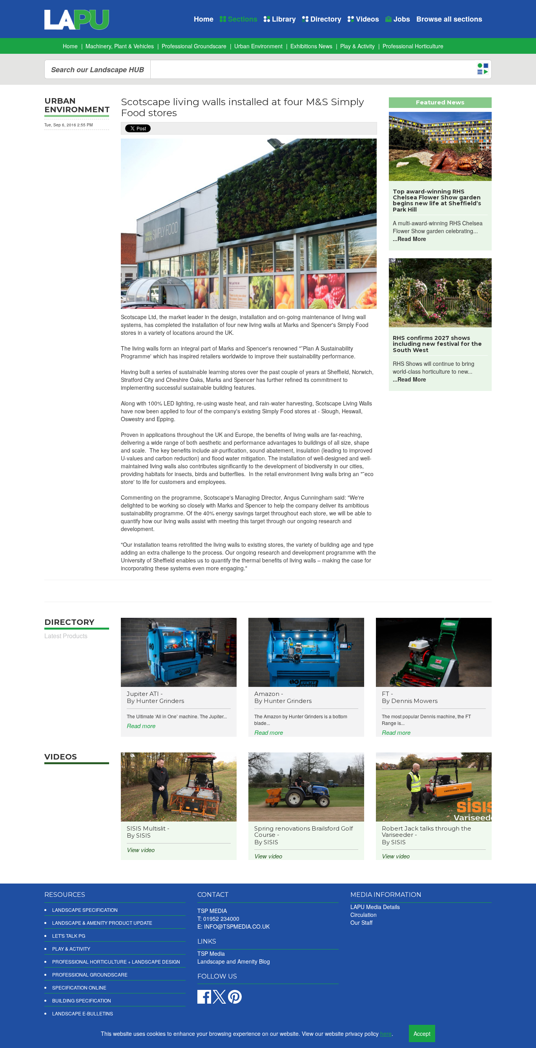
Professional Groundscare (194, 46)
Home (203, 19)
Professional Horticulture (413, 46)
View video (141, 849)
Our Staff (361, 922)
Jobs (401, 19)
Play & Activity (357, 46)
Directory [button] (324, 19)
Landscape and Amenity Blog (233, 961)
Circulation (363, 914)
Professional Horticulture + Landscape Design (116, 961)
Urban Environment (258, 46)
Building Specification (81, 1000)
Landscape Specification (85, 909)
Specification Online (79, 987)
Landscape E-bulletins (82, 1013)
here (386, 1033)
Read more (141, 725)
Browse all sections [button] (449, 19)
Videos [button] (366, 19)
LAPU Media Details (375, 907)
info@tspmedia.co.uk (237, 926)
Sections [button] (241, 19)
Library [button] (283, 19)
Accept (422, 1033)
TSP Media (211, 953)
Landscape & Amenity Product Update (102, 922)
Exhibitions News (311, 46)
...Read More (409, 239)
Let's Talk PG (68, 935)
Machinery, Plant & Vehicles (120, 46)
